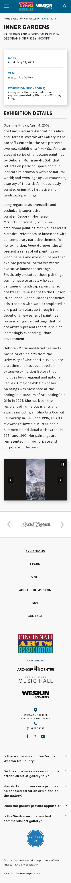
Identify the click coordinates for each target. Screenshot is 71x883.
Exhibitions (35, 551)
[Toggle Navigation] (6, 6)
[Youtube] (43, 736)
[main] (35, 262)
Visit (35, 577)
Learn (35, 564)
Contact (35, 616)
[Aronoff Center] (35, 668)
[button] (11, 480)
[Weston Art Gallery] (44, 6)
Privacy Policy (12, 864)
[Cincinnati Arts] (26, 6)
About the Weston (35, 590)
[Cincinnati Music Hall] (35, 680)
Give (35, 603)
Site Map (36, 860)
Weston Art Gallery (26, 19)
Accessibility (30, 864)
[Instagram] (35, 736)
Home (7, 19)
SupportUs (35, 838)
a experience (22, 873)
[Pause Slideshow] (63, 464)
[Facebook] (27, 736)
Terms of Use (51, 860)
